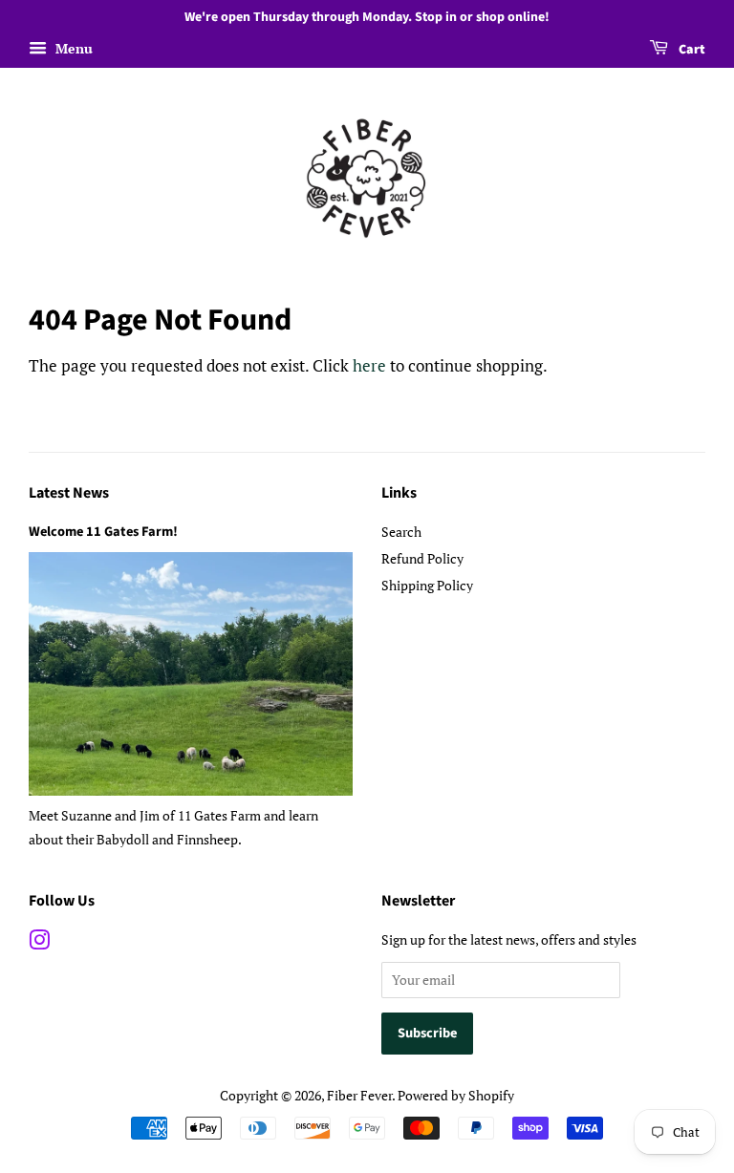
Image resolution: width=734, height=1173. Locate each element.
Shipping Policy (427, 585)
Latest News (69, 492)
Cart (690, 49)
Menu (72, 48)
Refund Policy (422, 558)
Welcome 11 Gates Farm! (103, 532)
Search (401, 532)
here (369, 365)
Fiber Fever (359, 1095)
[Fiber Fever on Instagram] (39, 943)
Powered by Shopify (456, 1095)
